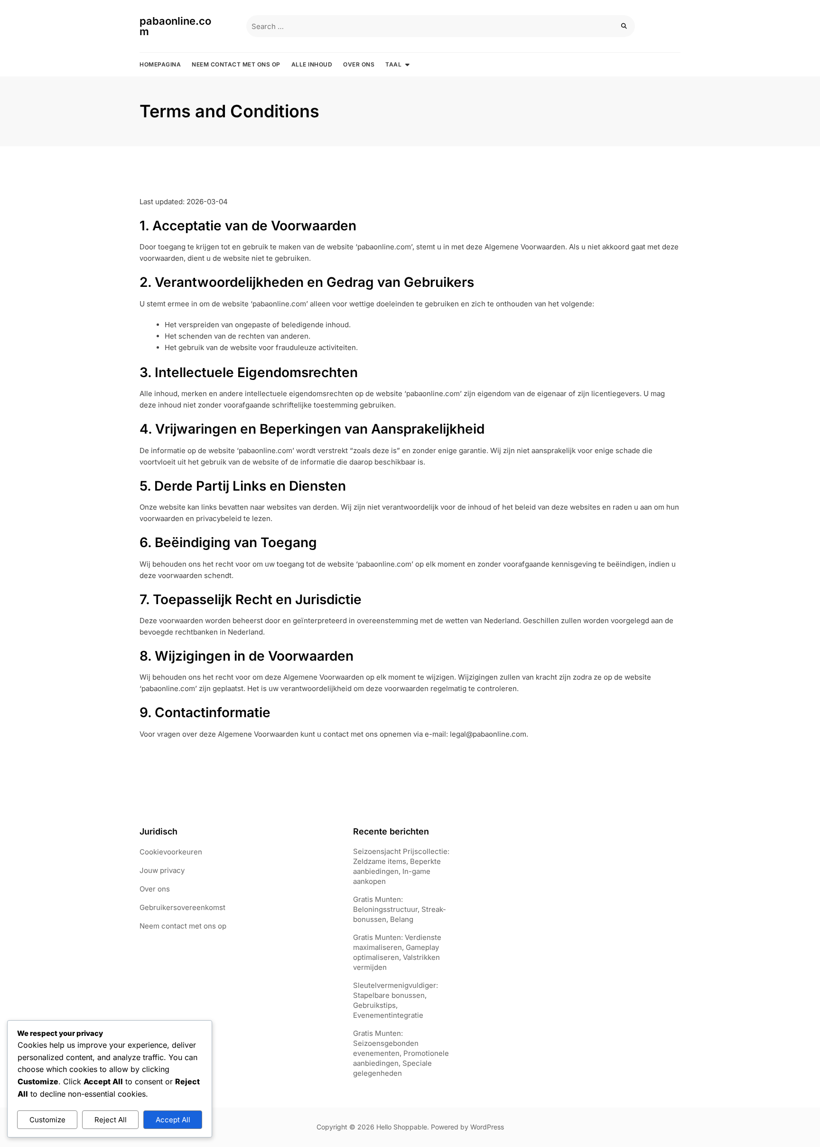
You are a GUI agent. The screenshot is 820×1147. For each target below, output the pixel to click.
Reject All (110, 1119)
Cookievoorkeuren (171, 851)
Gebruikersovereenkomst (182, 907)
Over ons (358, 64)
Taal (393, 64)
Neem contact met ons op (236, 64)
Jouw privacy (162, 870)
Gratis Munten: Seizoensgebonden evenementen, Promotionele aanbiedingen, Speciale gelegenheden (401, 1053)
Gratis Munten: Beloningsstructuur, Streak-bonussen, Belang (399, 909)
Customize (47, 1119)
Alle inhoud (312, 64)
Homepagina (160, 64)
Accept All (173, 1119)
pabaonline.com (175, 26)
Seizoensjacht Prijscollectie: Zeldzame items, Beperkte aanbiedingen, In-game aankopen (401, 866)
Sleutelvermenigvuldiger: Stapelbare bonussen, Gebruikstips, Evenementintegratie (395, 1000)
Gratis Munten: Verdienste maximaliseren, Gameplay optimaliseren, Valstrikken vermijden (397, 952)
